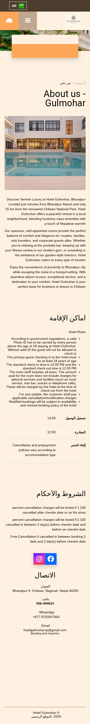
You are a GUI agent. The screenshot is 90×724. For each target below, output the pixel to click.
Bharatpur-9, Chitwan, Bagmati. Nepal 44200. (45, 591)
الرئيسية (80, 83)
